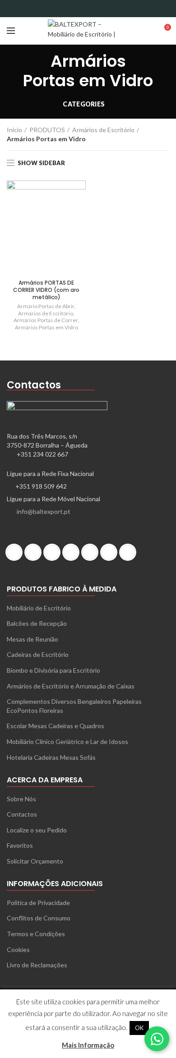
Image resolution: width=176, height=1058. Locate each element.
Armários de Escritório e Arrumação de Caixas (70, 686)
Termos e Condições (36, 934)
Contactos (22, 814)
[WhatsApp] (116, 8)
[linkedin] (105, 8)
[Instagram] (54, 552)
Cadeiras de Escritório (38, 654)
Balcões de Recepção (37, 623)
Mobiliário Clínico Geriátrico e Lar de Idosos (67, 741)
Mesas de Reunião (32, 639)
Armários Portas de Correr (46, 320)
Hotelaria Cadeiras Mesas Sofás (51, 757)
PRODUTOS (47, 130)
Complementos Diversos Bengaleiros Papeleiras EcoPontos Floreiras (74, 706)
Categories (84, 104)
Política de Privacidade (38, 902)
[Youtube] (129, 552)
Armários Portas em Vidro (46, 327)
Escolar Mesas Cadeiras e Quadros (55, 726)
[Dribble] (16, 552)
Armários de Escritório (103, 130)
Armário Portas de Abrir (45, 306)
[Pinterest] (93, 8)
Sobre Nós (21, 799)
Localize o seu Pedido (37, 830)
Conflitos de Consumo (38, 918)
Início (14, 130)
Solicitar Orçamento (35, 861)
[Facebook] (59, 8)
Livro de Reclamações (37, 965)
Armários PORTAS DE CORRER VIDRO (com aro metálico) (46, 289)
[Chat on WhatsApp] (156, 1038)
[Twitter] (71, 8)
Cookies (18, 949)
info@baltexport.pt (43, 511)
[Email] (82, 8)
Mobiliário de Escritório (39, 608)
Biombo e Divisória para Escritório (53, 670)
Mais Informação (88, 1045)
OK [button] (139, 1027)
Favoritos (20, 845)
